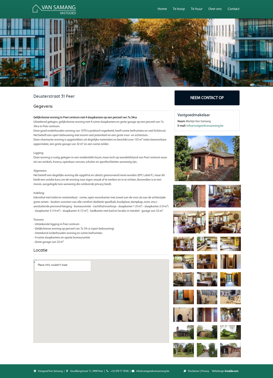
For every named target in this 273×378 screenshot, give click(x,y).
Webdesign (225, 371)
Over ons (215, 9)
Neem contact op (207, 98)
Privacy (205, 371)
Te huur (196, 9)
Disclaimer (193, 371)
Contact (233, 9)
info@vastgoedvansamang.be (204, 125)
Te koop (179, 9)
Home (162, 9)
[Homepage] (54, 9)
